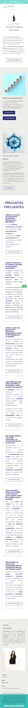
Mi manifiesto (9, 112)
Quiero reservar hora (14, 252)
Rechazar (12, 705)
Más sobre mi (9, 188)
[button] (24, 286)
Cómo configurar (19, 705)
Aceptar (6, 705)
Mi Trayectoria (9, 118)
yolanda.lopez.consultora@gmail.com (11, 688)
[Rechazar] (26, 701)
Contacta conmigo (14, 60)
